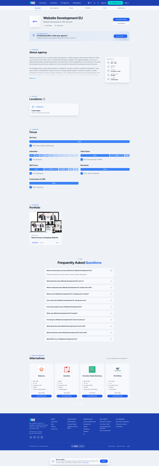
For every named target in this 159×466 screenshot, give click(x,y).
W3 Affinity (118, 376)
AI (84, 434)
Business (86, 431)
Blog (52, 424)
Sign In (126, 3)
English (76, 446)
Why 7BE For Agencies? (122, 421)
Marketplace (77, 3)
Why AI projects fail (105, 430)
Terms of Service (121, 446)
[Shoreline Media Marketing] (92, 369)
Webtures (41, 376)
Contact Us (54, 429)
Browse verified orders (90, 421)
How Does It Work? (105, 424)
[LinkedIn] (41, 437)
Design (85, 426)
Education (39, 159)
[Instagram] (34, 437)
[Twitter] (38, 437)
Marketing (86, 429)
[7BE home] (32, 420)
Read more (32, 78)
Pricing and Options (121, 424)
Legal (128, 446)
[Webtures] (41, 369)
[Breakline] (67, 369)
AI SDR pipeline (71, 421)
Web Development (93, 173)
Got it (103, 461)
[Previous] (77, 403)
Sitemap (53, 426)
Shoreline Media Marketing (92, 376)
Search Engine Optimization (45, 145)
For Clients (53, 3)
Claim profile (119, 36)
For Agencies (65, 3)
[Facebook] (30, 437)
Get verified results (115, 3)
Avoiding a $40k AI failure (72, 427)
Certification (119, 426)
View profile (41, 392)
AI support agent (72, 424)
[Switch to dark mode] (94, 2)
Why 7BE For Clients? (105, 421)
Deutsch (81, 446)
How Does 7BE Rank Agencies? (105, 427)
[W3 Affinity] (117, 369)
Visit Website (121, 23)
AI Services (42, 3)
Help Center (54, 421)
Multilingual (39, 173)
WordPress (40, 187)
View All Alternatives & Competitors (117, 358)
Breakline (67, 376)
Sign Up (103, 3)
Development (87, 424)
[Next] (81, 403)
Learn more (86, 462)
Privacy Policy (111, 446)
